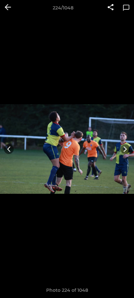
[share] (110, 7)
